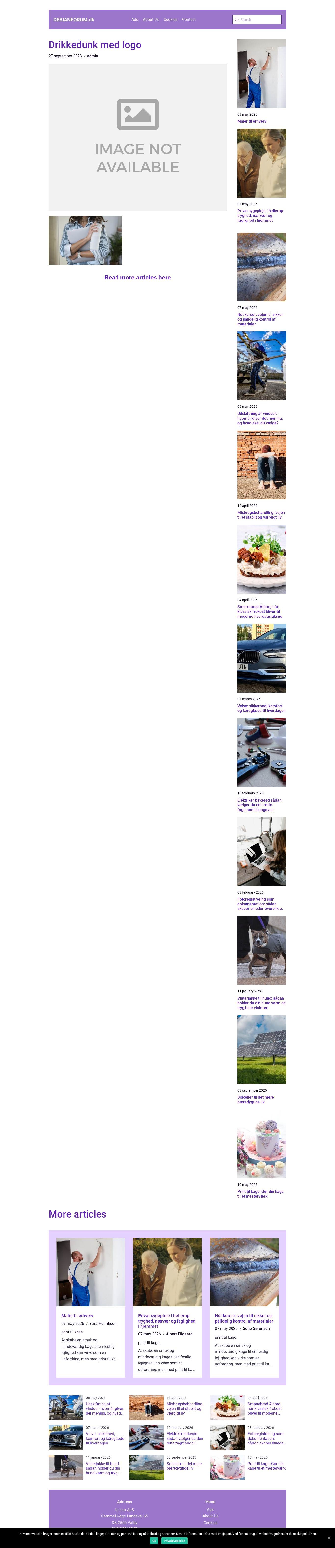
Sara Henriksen (102, 1323)
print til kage (72, 1332)
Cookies (170, 19)
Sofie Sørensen (256, 1328)
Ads (134, 19)
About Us (151, 19)
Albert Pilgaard (179, 1334)
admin (92, 56)
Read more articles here (138, 277)
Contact (189, 19)
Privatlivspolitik (174, 1541)
